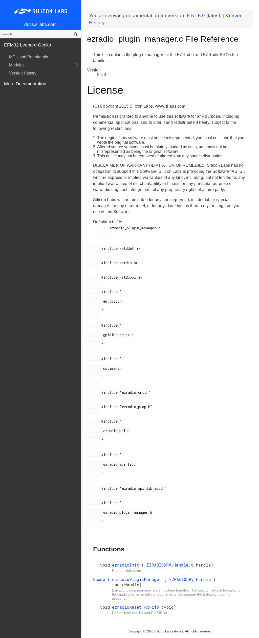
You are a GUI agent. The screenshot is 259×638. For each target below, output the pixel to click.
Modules (17, 65)
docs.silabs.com (40, 24)
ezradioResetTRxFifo (136, 607)
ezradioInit (127, 565)
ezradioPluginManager (138, 579)
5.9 (202, 15)
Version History (22, 73)
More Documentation (25, 83)
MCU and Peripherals (28, 57)
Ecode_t (101, 579)
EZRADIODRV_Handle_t (171, 565)
